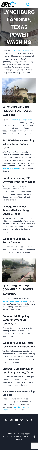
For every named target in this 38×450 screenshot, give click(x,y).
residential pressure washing (21, 120)
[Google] (26, 420)
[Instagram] (11, 420)
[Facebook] (6, 420)
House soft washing (10, 168)
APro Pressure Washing (22, 51)
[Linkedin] (19, 425)
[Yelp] (32, 420)
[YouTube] (16, 420)
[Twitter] (21, 420)
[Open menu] (34, 4)
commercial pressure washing (14, 301)
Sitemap (19, 439)
